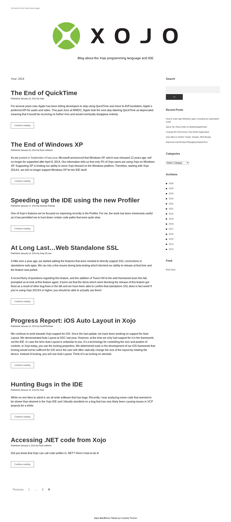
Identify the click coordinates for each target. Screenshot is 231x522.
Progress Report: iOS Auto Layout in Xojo (73, 320)
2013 (171, 249)
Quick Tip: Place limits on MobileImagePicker (186, 127)
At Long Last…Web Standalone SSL (65, 247)
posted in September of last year (38, 157)
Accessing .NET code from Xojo (58, 440)
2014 (171, 244)
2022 (171, 203)
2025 (171, 188)
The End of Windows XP (47, 144)
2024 (171, 193)
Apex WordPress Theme (106, 518)
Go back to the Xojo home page (25, 8)
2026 (171, 183)
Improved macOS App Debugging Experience (187, 142)
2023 (171, 198)
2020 (171, 214)
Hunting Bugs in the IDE (47, 384)
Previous (18, 489)
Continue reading (24, 126)
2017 (171, 229)
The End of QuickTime (44, 93)
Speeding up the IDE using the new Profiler (75, 200)
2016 (171, 234)
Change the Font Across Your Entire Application (187, 132)
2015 (171, 239)
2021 (171, 209)
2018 (171, 224)
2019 (171, 219)
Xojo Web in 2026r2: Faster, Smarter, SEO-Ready (188, 137)
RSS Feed (170, 270)
